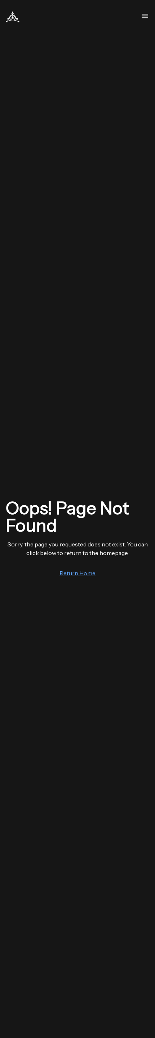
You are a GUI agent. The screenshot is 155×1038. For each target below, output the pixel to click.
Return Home (77, 573)
